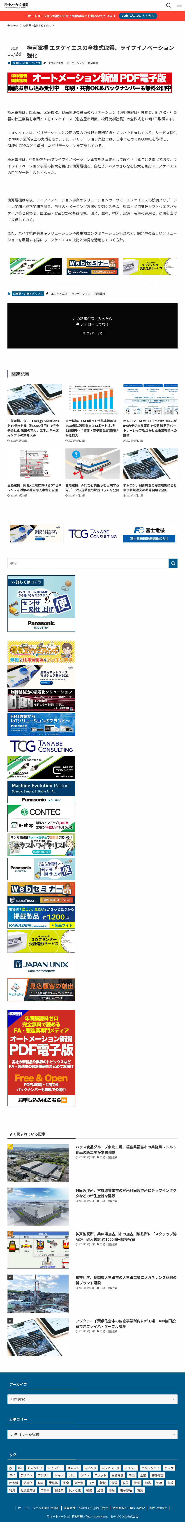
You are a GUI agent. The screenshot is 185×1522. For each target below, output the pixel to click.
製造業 (59, 1490)
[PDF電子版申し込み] (89, 91)
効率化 (27, 1483)
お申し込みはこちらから (138, 16)
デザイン (26, 1475)
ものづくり (35, 1468)
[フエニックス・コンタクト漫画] (41, 854)
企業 (143, 1475)
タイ (12, 1475)
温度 (159, 1483)
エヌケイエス (55, 63)
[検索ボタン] (168, 5)
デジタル (43, 1475)
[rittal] (41, 710)
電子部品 (126, 1490)
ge (11, 1468)
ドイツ (59, 1475)
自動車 (45, 1490)
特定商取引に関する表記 (129, 1508)
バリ (72, 1475)
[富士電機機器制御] (149, 541)
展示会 (78, 1483)
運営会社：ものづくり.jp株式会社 (86, 1508)
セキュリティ (150, 1468)
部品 (112, 1490)
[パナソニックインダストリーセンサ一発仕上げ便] (41, 630)
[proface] (41, 734)
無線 (170, 1483)
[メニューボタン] (179, 5)
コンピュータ (110, 1468)
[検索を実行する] (173, 563)
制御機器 (157, 1475)
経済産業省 (28, 1490)
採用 (92, 1483)
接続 (103, 1483)
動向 (41, 1483)
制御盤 (13, 1483)
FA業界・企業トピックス (26, 63)
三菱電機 (117, 1475)
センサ (169, 1468)
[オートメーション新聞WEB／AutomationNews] (16, 5)
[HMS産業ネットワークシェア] (36, 541)
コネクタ (90, 1468)
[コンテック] (41, 830)
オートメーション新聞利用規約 (38, 1508)
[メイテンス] (41, 999)
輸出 (89, 1490)
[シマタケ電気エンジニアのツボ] (41, 661)
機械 (137, 1483)
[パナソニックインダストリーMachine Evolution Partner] (41, 801)
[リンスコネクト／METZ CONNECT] (36, 273)
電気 (140, 1490)
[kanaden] (41, 927)
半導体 (53, 1483)
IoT (20, 1468)
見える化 (75, 1490)
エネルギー (55, 1468)
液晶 (148, 1483)
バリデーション (75, 63)
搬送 (114, 1483)
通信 (100, 1490)
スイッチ (130, 1468)
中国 (132, 1475)
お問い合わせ (158, 1508)
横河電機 (93, 63)
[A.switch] (149, 273)
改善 (125, 1483)
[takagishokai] (93, 273)
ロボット (100, 1475)
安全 (66, 1483)
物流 (12, 1490)
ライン (84, 1475)
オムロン (73, 1468)
